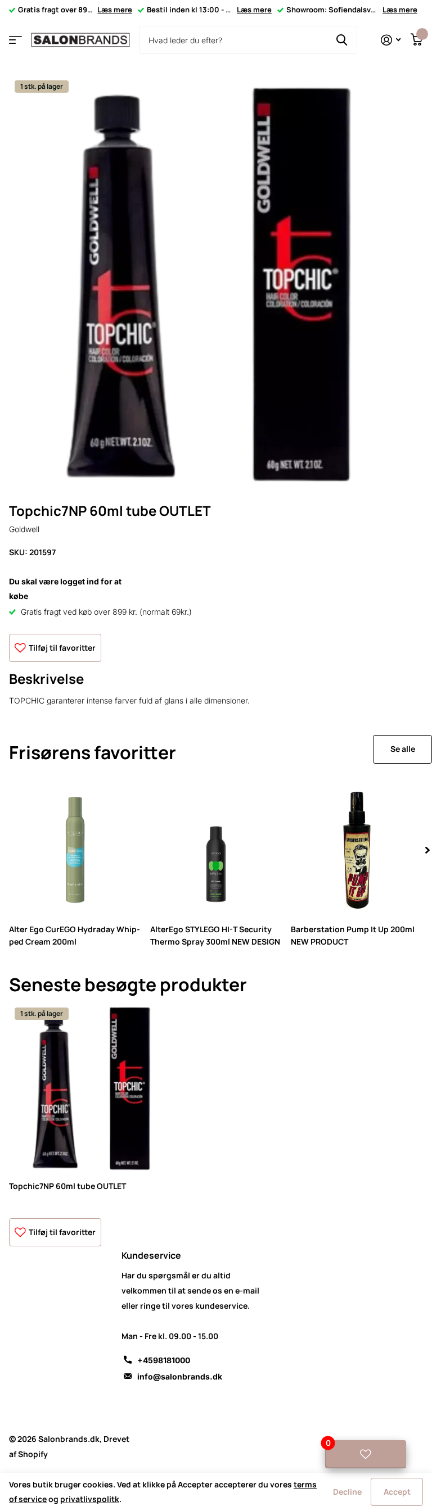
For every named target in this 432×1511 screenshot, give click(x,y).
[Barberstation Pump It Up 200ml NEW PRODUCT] (357, 850)
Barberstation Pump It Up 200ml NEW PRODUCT (353, 935)
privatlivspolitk (89, 1499)
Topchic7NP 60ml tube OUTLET (67, 1186)
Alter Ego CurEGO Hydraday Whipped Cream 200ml (74, 935)
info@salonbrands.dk (179, 1376)
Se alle (402, 748)
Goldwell (24, 529)
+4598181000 (163, 1360)
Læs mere (114, 9)
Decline (347, 1491)
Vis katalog (15, 40)
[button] (427, 850)
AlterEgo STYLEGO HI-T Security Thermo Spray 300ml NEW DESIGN (215, 935)
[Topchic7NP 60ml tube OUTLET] (94, 1087)
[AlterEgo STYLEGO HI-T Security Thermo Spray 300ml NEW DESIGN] (216, 850)
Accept (397, 1491)
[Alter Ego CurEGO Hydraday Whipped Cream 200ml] (75, 850)
